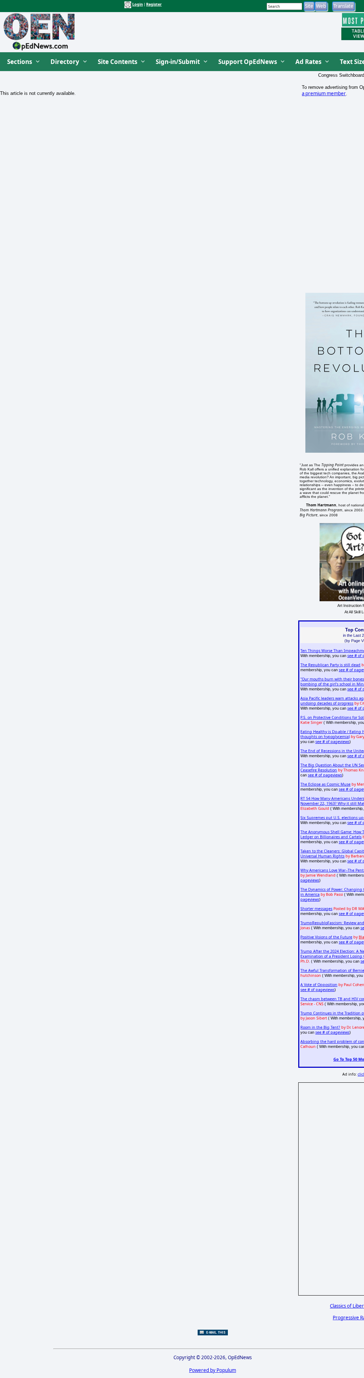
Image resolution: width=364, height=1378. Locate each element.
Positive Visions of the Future (326, 937)
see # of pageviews (332, 741)
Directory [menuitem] (64, 62)
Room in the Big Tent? (320, 1027)
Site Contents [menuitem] (117, 62)
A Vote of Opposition (318, 984)
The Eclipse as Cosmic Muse (325, 784)
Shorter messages (316, 908)
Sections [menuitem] (19, 62)
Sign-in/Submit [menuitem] (178, 62)
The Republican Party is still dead (330, 664)
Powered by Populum (212, 1370)
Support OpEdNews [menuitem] (247, 62)
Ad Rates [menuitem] (308, 62)
